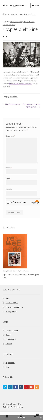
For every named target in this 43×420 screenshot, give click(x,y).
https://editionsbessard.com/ (20, 84)
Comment (10, 136)
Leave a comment (9, 25)
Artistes (9, 344)
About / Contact (12, 303)
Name (8, 167)
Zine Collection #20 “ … (12, 105)
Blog (7, 298)
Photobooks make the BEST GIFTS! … (31, 105)
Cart (7, 367)
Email (8, 178)
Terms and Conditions (14, 307)
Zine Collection (12, 330)
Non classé (14, 14)
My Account (10, 362)
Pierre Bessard (29, 22)
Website (9, 189)
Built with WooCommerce (13, 407)
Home (7, 14)
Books (8, 335)
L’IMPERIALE (11, 339)
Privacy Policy (11, 311)
